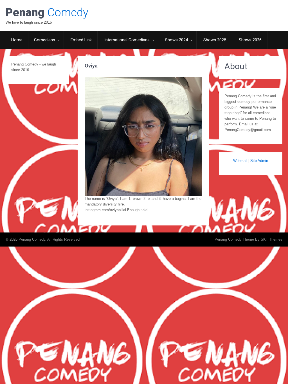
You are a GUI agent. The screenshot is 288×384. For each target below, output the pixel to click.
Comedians (44, 39)
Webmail (240, 161)
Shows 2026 (250, 39)
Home (16, 39)
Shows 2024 (176, 39)
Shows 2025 (214, 39)
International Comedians (127, 39)
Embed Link (81, 39)
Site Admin (259, 161)
